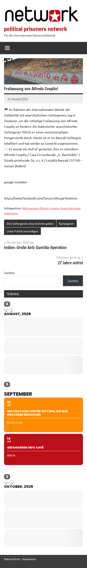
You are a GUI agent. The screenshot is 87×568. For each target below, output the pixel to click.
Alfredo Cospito (49, 208)
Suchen (9, 273)
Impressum (29, 559)
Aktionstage (30, 208)
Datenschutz (12, 559)
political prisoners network (35, 29)
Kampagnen (66, 223)
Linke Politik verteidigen (22, 231)
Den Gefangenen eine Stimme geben (30, 223)
